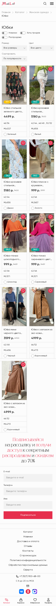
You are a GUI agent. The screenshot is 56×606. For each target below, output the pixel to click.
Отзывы (28, 546)
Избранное (35, 603)
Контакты (28, 551)
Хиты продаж (33, 33)
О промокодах (28, 556)
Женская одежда (39, 12)
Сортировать (8, 54)
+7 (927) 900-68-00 (29, 576)
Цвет (31, 43)
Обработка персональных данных (28, 565)
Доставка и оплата (28, 541)
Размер (5, 43)
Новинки (13, 33)
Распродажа (15, 37)
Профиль (48, 603)
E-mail (7, 472)
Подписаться (28, 515)
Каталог (19, 12)
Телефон (8, 485)
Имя (5, 499)
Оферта (28, 570)
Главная (6, 12)
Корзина (20, 603)
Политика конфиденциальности (28, 560)
